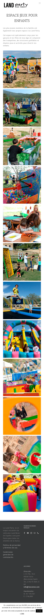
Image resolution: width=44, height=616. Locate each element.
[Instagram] (31, 533)
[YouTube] (28, 533)
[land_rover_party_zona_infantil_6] (22, 262)
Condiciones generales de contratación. (8, 554)
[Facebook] (24, 533)
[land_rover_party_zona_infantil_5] (22, 223)
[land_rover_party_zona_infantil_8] (22, 339)
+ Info (22, 614)
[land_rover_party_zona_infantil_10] (22, 416)
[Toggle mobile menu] (40, 3)
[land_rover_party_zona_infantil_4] (22, 185)
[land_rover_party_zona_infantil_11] (22, 454)
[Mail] (35, 533)
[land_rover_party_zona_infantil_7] (22, 300)
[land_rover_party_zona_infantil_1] (22, 69)
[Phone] (38, 533)
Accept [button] (39, 611)
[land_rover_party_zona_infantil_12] (22, 493)
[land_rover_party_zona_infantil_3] (22, 146)
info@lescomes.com (32, 587)
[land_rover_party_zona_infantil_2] (22, 108)
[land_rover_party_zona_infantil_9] (22, 377)
